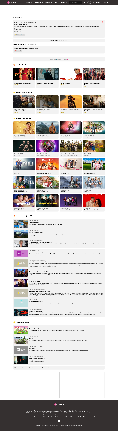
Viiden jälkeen (46, 412)
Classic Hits (92, 416)
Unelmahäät (77, 411)
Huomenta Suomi (42, 411)
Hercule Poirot (41, 410)
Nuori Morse (57, 410)
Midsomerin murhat (71, 411)
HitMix (78, 416)
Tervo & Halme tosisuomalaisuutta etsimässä (69, 414)
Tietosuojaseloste (46, 425)
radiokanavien (31, 416)
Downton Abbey (63, 411)
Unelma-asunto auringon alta (66, 410)
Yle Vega (53, 416)
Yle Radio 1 (41, 416)
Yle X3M (56, 416)
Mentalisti (58, 414)
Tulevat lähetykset (18, 44)
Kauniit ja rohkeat (84, 410)
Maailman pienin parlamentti (36, 311)
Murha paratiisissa (76, 410)
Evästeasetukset (55, 425)
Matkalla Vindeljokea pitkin (36, 232)
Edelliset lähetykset (30, 44)
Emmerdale (46, 410)
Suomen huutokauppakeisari (37, 412)
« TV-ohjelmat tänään (17, 17)
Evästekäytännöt (64, 425)
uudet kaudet (33, 367)
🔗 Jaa (22, 34)
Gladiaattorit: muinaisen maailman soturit (39, 291)
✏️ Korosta (17, 34)
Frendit (47, 411)
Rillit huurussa (52, 410)
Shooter (82, 411)
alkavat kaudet (40, 367)
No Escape (90, 412)
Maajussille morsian (79, 412)
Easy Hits (63, 416)
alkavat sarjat (46, 367)
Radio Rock (67, 416)
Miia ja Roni (31, 348)
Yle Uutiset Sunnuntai (34, 281)
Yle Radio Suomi (47, 416)
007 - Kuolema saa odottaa (69, 412)
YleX (59, 416)
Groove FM (82, 416)
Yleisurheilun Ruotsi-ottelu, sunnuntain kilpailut (41, 252)
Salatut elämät (56, 411)
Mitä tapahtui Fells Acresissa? (36, 301)
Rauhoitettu (32, 338)
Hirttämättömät (87, 411)
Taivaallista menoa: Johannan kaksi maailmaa (40, 242)
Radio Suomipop (73, 416)
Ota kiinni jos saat (43, 414)
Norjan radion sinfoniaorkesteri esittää (38, 271)
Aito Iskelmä (87, 416)
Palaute (38, 425)
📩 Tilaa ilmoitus (18, 50)
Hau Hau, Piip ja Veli (34, 328)
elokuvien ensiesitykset (25, 367)
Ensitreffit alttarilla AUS (33, 411)
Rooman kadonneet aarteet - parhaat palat (40, 262)
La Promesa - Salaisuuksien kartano (56, 412)
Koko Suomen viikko (34, 222)
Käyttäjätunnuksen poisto (76, 425)
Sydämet (85, 412)
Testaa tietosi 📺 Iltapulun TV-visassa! (58, 59)
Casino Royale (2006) (51, 414)
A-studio (51, 411)
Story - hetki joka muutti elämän (37, 358)
